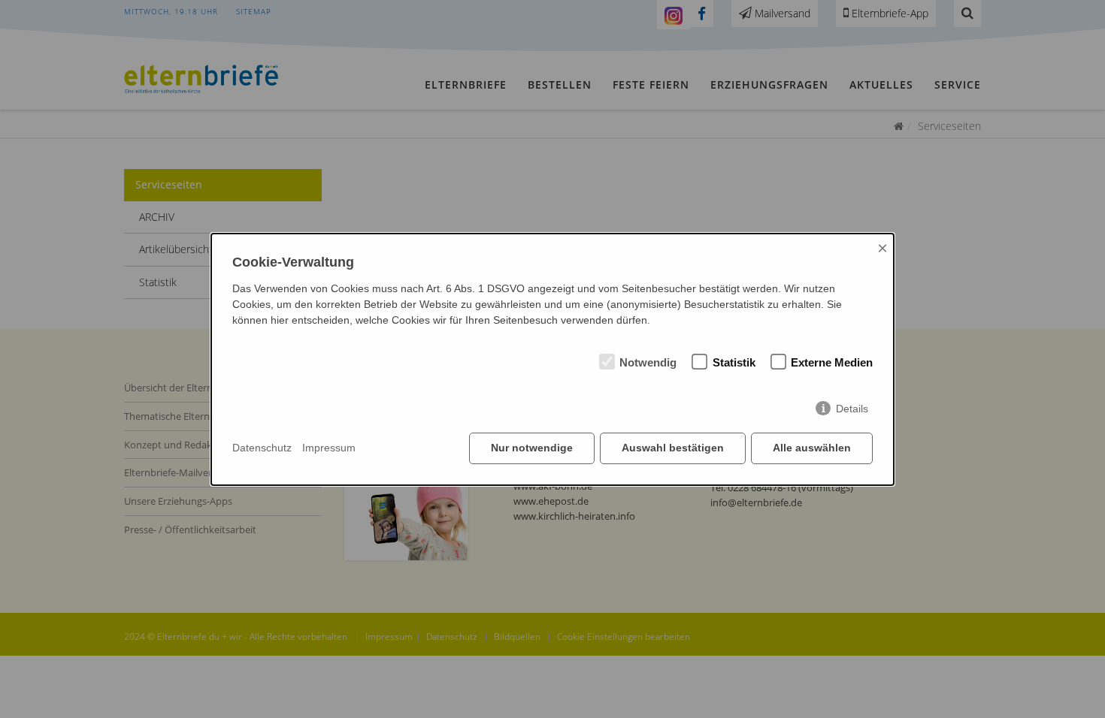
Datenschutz (262, 448)
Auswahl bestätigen (673, 448)
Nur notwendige (532, 448)
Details (852, 409)
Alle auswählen (812, 448)
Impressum (329, 448)
